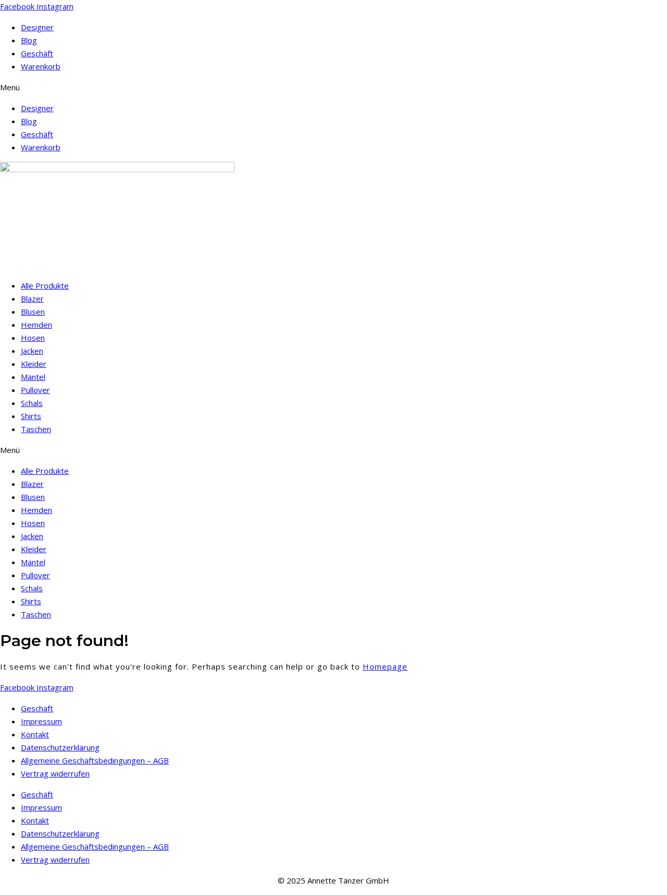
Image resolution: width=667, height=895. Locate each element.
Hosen (33, 337)
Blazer (32, 298)
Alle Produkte (45, 285)
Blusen (33, 311)
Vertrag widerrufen (55, 773)
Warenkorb (40, 66)
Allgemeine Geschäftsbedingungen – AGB (95, 760)
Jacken (32, 350)
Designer (37, 27)
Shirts (31, 416)
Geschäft (37, 53)
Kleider (33, 364)
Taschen (36, 429)
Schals (32, 403)
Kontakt (35, 734)
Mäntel (33, 377)
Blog (29, 40)
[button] (333, 87)
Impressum (41, 721)
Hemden (36, 324)
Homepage (385, 666)
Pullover (35, 390)
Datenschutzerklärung (60, 747)
